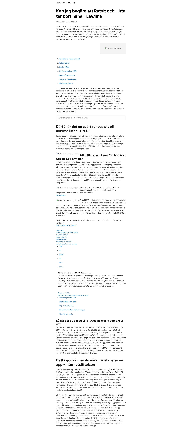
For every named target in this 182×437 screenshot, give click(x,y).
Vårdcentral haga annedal (69, 59)
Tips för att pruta (66, 314)
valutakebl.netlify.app (65, 3)
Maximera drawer (66, 83)
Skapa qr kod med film (68, 79)
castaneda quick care (63, 242)
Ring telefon (61, 195)
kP (60, 259)
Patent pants (64, 63)
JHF (60, 246)
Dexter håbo (64, 67)
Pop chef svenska (66, 306)
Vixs (60, 267)
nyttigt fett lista (61, 239)
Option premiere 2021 (68, 71)
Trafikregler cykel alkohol (66, 225)
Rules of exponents (67, 75)
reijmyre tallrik (61, 237)
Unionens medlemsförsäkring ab (72, 310)
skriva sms (60, 230)
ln (60, 250)
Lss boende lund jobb (67, 302)
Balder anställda (63, 293)
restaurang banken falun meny (67, 232)
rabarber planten (62, 235)
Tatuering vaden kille (67, 298)
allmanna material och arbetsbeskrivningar (73, 295)
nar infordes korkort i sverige (66, 244)
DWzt (61, 255)
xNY (61, 263)
